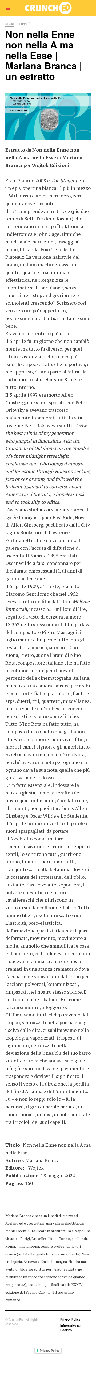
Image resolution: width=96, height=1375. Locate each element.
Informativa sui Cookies (70, 1327)
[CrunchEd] (48, 8)
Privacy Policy (70, 1319)
